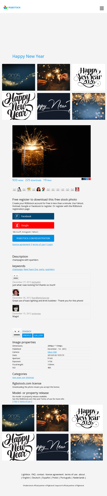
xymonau (36, 313)
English (26, 477)
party (41, 269)
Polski (55, 477)
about (82, 474)
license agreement (55, 474)
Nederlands (78, 477)
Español (46, 477)
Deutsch (36, 477)
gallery (38, 335)
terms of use (25, 401)
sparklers (50, 269)
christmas (30, 377)
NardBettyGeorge (40, 297)
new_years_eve (18, 377)
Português (65, 477)
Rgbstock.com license (26, 383)
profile (27, 335)
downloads (36, 180)
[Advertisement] (53, 32)
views (20, 180)
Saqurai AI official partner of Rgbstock (69, 485)
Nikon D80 (52, 352)
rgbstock (14, 7)
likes (49, 180)
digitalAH (36, 282)
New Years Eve (31, 269)
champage (17, 269)
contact (40, 474)
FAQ (16, 401)
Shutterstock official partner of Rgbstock (38, 485)
